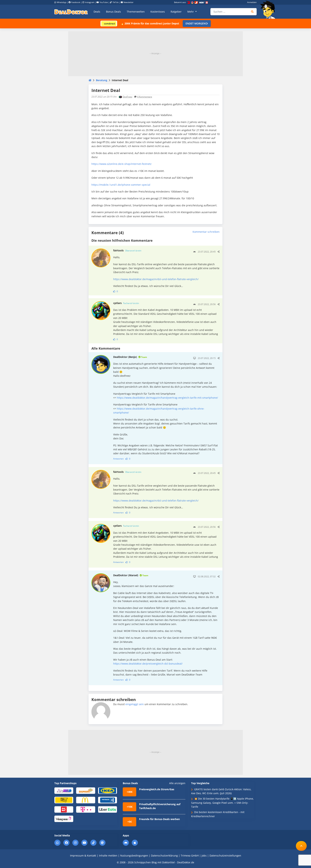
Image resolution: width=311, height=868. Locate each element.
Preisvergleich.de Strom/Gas (156, 789)
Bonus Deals (113, 11)
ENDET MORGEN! (196, 23)
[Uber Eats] (107, 809)
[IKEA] (107, 790)
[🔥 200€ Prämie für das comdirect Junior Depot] (108, 23)
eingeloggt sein (134, 704)
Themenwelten (136, 11)
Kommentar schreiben (206, 231)
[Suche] (252, 11)
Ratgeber (176, 11)
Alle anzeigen (177, 783)
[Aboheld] (63, 790)
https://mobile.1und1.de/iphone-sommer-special (120, 184)
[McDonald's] (85, 799)
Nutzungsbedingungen (134, 855)
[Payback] (107, 799)
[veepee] (63, 818)
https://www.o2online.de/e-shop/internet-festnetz (121, 164)
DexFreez (127, 96)
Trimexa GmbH (190, 855)
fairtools (127, 250)
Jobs (204, 855)
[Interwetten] (63, 799)
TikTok (115, 2)
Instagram (89, 2)
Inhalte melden (108, 855)
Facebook (75, 2)
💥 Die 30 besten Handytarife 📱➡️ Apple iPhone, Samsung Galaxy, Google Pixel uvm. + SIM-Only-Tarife (222, 802)
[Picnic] (63, 809)
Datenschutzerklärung (164, 855)
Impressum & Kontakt (83, 855)
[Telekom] (85, 809)
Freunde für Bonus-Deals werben (159, 819)
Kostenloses (157, 11)
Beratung (101, 80)
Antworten (118, 458)
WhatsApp (61, 2)
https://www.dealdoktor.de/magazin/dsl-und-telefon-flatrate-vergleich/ (156, 279)
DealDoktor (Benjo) (130, 357)
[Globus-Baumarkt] (85, 790)
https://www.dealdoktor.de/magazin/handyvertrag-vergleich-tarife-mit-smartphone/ (167, 397)
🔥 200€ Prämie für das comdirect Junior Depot (150, 23)
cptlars (126, 303)
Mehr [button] (191, 11)
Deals (97, 11)
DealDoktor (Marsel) (130, 575)
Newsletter (128, 2)
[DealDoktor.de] (71, 11)
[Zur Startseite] (269, 10)
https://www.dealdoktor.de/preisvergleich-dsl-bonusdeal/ (147, 663)
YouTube (104, 2)
